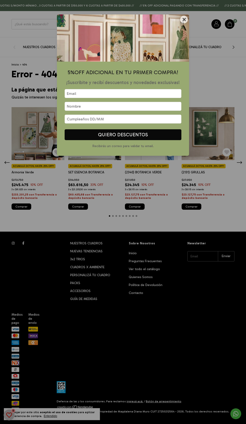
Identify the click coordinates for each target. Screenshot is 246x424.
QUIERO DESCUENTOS (123, 134)
